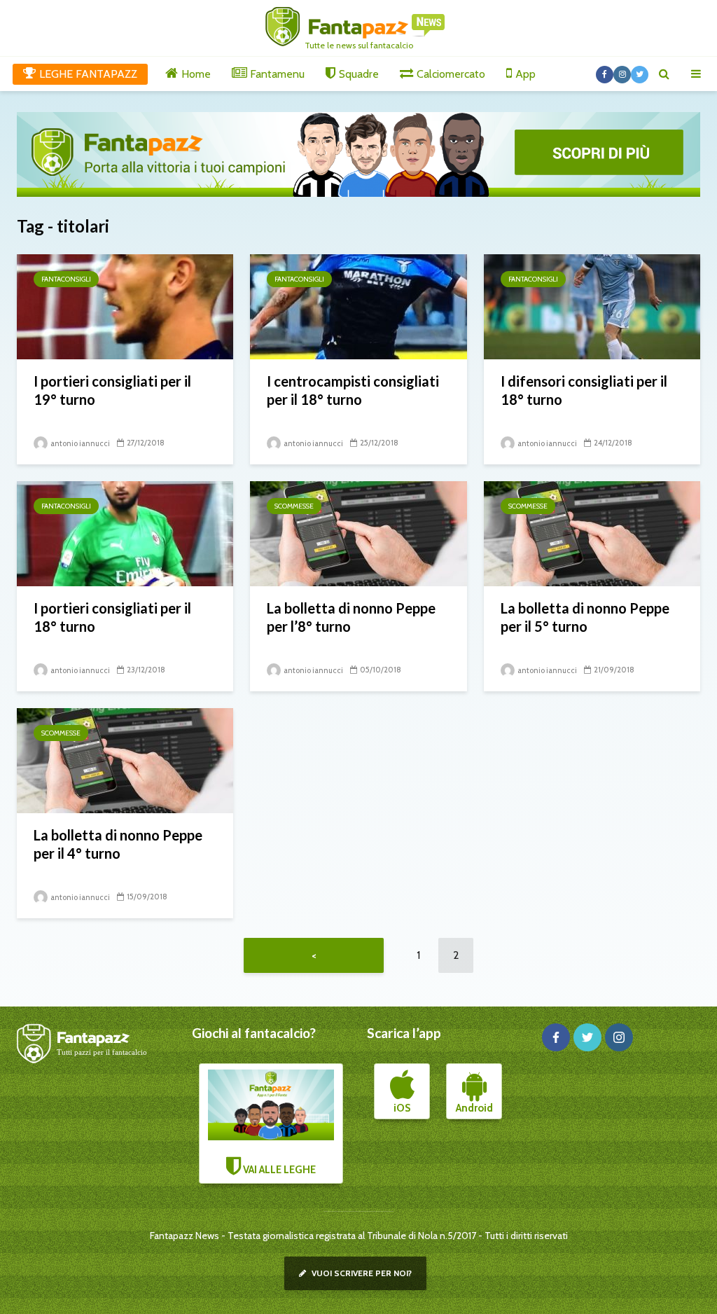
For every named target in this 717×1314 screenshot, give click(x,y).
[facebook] (556, 1037)
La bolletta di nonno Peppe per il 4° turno (118, 844)
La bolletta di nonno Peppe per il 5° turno (585, 617)
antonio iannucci (79, 443)
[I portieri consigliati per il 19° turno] (125, 305)
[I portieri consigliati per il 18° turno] (125, 532)
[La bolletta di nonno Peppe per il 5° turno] (592, 532)
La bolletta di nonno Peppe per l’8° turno (351, 617)
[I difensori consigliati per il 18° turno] (592, 305)
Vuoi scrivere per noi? (360, 1273)
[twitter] (587, 1037)
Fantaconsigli (66, 279)
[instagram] (619, 1037)
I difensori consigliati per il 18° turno (584, 390)
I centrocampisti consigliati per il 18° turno (353, 390)
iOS (402, 1108)
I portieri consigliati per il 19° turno (112, 390)
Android (474, 1108)
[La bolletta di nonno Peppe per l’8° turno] (358, 532)
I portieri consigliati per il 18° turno (112, 617)
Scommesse (294, 506)
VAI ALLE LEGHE (278, 1169)
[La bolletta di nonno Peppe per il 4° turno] (125, 759)
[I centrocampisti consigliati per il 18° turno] (358, 305)
